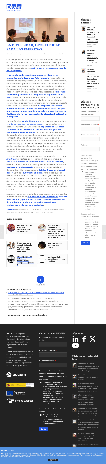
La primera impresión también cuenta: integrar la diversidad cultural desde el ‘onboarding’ (93, 34)
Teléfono (84, 145)
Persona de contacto (89, 124)
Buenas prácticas (43, 54)
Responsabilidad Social (40, 212)
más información (24, 457)
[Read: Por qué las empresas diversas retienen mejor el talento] (83, 52)
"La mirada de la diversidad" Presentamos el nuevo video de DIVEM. (36, 293)
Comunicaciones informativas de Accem (90, 215)
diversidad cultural (42, 209)
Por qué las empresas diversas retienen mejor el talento (92, 55)
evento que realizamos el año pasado (25, 124)
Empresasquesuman (22, 212)
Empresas (10, 212)
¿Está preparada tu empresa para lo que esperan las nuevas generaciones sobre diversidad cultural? (86, 400)
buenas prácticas (21, 209)
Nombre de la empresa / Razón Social (90, 113)
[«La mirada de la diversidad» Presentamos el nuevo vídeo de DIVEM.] (104, 232)
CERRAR (53, 460)
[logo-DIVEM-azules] (14, 6)
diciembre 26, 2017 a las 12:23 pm (20, 295)
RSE (51, 212)
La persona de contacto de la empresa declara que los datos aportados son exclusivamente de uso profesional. (89, 162)
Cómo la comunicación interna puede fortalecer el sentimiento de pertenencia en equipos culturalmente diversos (88, 424)
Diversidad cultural (56, 54)
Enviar (85, 243)
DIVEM (31, 209)
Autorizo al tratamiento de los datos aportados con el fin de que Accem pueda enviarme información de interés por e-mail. (92, 228)
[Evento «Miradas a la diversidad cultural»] (2, 232)
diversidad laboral (57, 209)
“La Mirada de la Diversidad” (43, 196)
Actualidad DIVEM (30, 54)
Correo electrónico (88, 135)
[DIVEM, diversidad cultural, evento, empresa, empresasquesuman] (37, 30)
